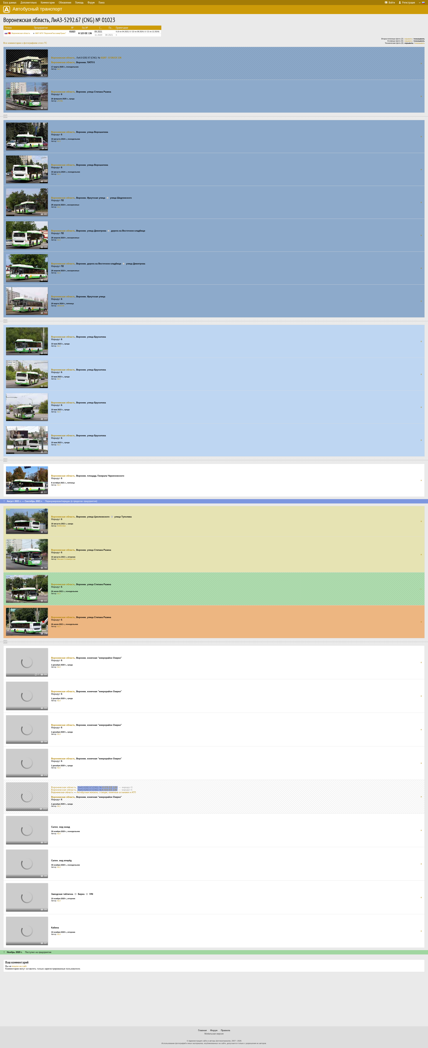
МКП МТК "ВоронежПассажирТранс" (50, 33)
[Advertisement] (214, 1000)
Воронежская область (21, 33)
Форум (214, 1030)
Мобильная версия (214, 1033)
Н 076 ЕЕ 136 (109, 787)
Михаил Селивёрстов (66, 559)
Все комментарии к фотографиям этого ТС (25, 43)
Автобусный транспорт (37, 9)
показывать (420, 43)
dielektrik (60, 306)
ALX (59, 69)
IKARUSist (61, 526)
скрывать (408, 39)
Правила (225, 1030)
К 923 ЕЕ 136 (109, 790)
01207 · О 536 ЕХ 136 (111, 57)
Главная (202, 1030)
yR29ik (60, 101)
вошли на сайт (19, 966)
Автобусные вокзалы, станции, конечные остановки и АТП (106, 792)
